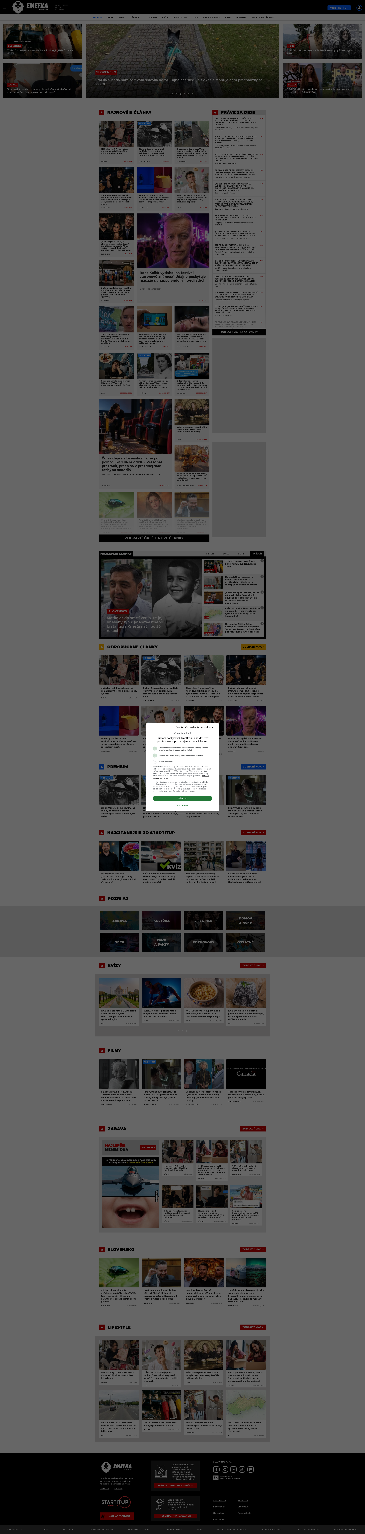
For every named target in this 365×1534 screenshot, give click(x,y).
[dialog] (182, 767)
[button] (182, 762)
